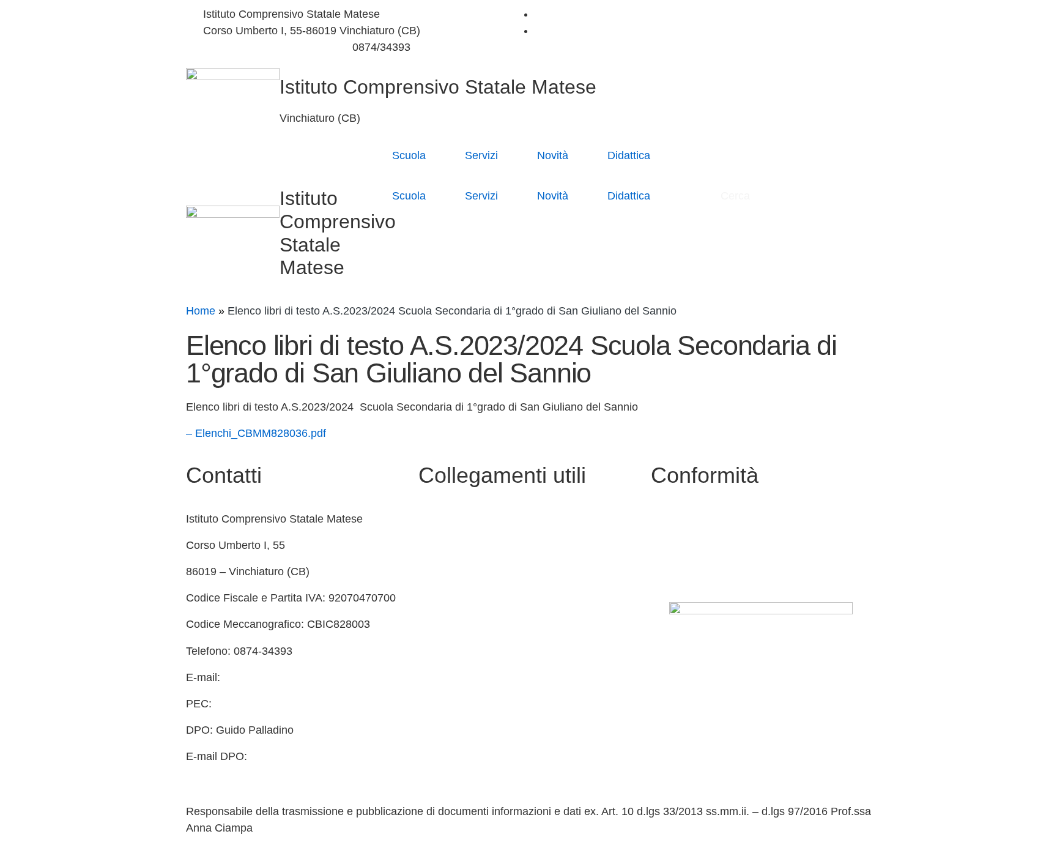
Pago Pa (439, 704)
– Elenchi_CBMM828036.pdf (256, 433)
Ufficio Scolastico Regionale (486, 624)
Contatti (437, 519)
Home (200, 311)
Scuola (409, 155)
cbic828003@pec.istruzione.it (288, 704)
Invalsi (434, 651)
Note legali (677, 571)
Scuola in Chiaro (458, 598)
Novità (552, 155)
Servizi (481, 155)
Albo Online (446, 571)
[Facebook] (539, 14)
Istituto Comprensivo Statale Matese (438, 87)
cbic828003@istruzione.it (264, 47)
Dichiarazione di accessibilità (721, 545)
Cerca (737, 196)
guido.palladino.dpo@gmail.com (264, 773)
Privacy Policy (685, 519)
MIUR (432, 545)
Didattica (628, 155)
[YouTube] (539, 30)
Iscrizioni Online (457, 677)
